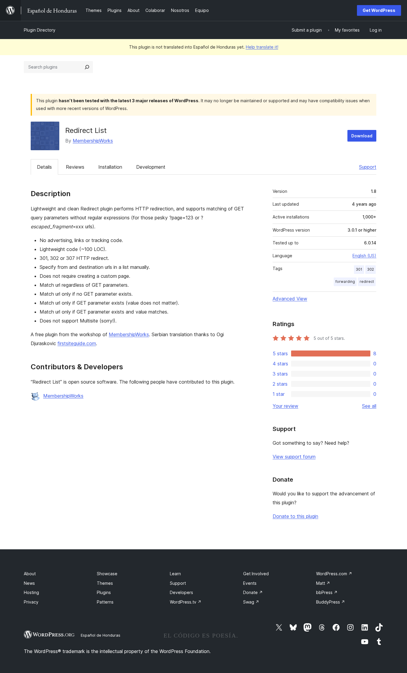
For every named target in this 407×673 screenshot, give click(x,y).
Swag (251, 601)
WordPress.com (334, 573)
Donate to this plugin (295, 516)
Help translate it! (262, 46)
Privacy (31, 601)
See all (369, 406)
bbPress (327, 592)
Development (150, 167)
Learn (175, 573)
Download (361, 135)
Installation (110, 167)
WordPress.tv (185, 601)
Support (367, 167)
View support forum (294, 457)
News (29, 583)
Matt (323, 583)
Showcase (107, 573)
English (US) (364, 255)
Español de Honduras (100, 635)
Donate (253, 592)
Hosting (31, 592)
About (30, 573)
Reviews (75, 167)
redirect (367, 281)
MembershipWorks (93, 141)
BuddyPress (330, 601)
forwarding (345, 281)
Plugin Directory (39, 29)
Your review (285, 406)
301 (359, 269)
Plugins (104, 592)
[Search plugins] (87, 67)
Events (250, 583)
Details (44, 167)
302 (370, 269)
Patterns (105, 601)
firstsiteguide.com (77, 343)
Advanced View (290, 299)
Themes (105, 583)
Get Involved (256, 573)
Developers (181, 592)
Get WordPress (379, 10)
